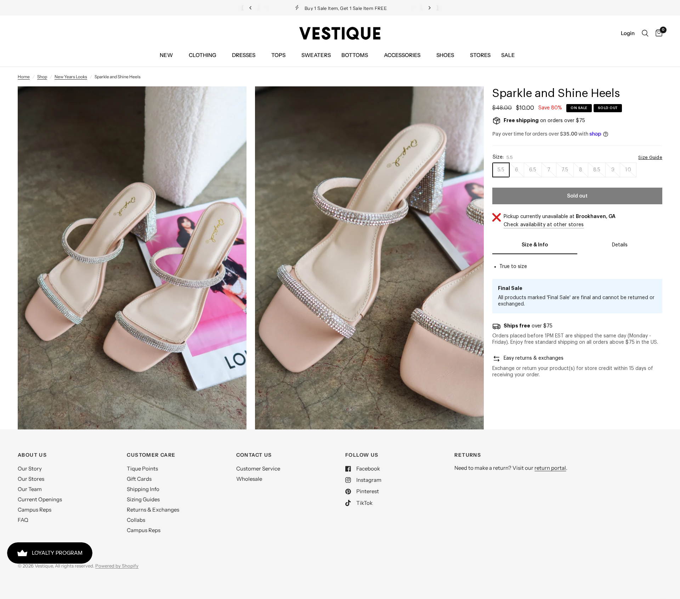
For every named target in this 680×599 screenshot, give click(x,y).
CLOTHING (202, 55)
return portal (550, 467)
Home (24, 76)
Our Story (30, 468)
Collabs (136, 520)
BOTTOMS (354, 55)
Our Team (30, 489)
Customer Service (258, 468)
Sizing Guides (143, 499)
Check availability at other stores (544, 224)
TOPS (278, 55)
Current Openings (40, 499)
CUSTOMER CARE (151, 454)
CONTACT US (254, 454)
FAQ (23, 520)
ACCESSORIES (402, 55)
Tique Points (142, 468)
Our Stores (31, 478)
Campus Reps (34, 509)
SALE (508, 55)
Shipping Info (143, 489)
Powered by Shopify (116, 566)
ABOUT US (32, 454)
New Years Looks (71, 76)
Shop (42, 76)
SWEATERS (316, 55)
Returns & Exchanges (153, 509)
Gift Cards (139, 478)
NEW (166, 55)
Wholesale (249, 478)
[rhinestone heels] (231, 101)
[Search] (645, 33)
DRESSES (243, 55)
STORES (480, 55)
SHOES (445, 55)
